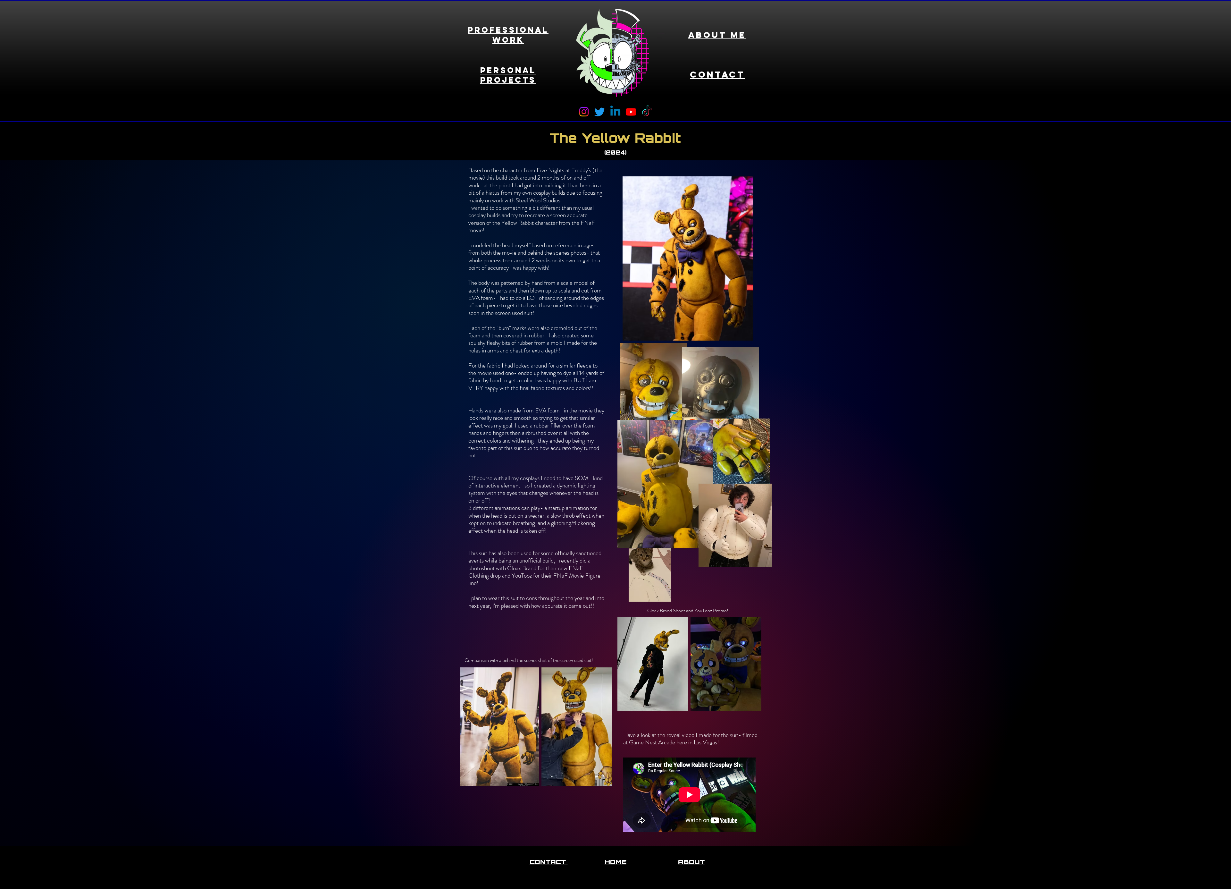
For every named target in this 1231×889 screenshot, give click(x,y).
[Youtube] (631, 112)
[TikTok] (647, 112)
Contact (717, 74)
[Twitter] (599, 112)
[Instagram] (584, 112)
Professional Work (508, 35)
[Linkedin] (615, 112)
